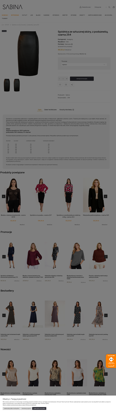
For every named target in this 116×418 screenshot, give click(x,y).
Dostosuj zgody (26, 408)
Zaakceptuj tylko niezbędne (11, 408)
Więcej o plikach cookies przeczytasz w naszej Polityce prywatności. (19, 405)
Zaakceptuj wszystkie (39, 408)
